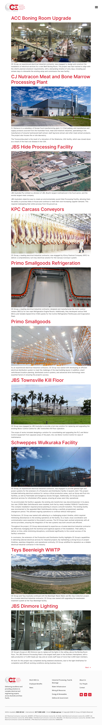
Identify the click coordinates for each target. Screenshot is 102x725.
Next (88, 667)
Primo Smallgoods (31, 321)
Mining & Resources (59, 690)
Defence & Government (60, 698)
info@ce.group (56, 712)
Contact (82, 688)
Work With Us (34, 680)
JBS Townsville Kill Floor (37, 380)
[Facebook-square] (81, 694)
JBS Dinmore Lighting (34, 606)
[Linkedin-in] (85, 694)
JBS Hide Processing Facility (42, 147)
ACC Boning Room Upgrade (41, 18)
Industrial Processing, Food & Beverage (62, 681)
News (31, 688)
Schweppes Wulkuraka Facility (44, 442)
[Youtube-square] (90, 694)
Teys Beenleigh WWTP (35, 550)
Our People (83, 684)
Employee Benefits (35, 684)
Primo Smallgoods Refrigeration (45, 263)
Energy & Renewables (59, 694)
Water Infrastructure (59, 687)
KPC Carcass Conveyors (37, 209)
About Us (83, 680)
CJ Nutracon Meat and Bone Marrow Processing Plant (50, 79)
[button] (95, 6)
